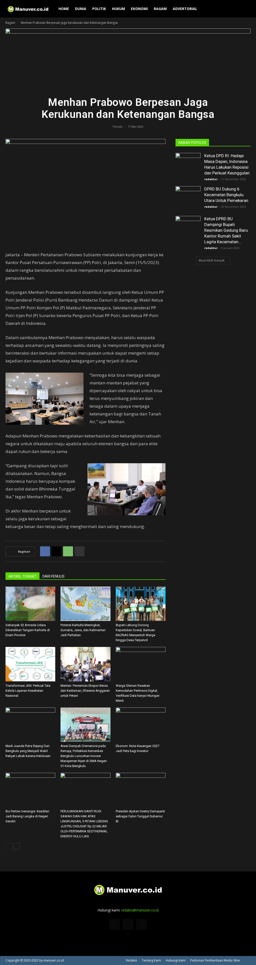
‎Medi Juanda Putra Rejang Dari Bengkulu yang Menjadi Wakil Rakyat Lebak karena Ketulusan (28, 751)
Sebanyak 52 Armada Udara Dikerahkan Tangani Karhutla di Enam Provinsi (28, 630)
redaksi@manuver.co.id (139, 910)
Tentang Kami (151, 960)
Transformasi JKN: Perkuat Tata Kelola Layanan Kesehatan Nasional (28, 690)
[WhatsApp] (68, 551)
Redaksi (131, 960)
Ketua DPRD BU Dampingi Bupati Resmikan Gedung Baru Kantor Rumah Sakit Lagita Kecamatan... (226, 230)
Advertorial (185, 8)
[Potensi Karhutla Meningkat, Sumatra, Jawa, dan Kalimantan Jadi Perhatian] (85, 604)
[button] (244, 9)
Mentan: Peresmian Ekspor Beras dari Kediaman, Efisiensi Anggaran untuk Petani (85, 690)
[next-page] (17, 846)
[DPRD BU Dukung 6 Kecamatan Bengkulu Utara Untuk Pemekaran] (188, 198)
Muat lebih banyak (211, 260)
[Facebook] (45, 551)
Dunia (80, 8)
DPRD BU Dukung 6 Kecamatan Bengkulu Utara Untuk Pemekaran (226, 194)
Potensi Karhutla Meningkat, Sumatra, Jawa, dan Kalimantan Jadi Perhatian (83, 630)
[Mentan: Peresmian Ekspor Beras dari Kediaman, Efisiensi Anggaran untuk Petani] (85, 664)
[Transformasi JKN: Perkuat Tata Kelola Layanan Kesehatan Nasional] (30, 664)
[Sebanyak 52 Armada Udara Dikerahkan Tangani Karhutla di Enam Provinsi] (30, 604)
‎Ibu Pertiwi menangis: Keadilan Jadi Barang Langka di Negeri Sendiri (27, 816)
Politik (99, 8)
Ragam (160, 8)
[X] (57, 551)
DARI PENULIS (53, 576)
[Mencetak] (79, 551)
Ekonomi (139, 8)
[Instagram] (128, 924)
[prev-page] (9, 846)
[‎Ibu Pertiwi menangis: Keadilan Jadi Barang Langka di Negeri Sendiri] (30, 790)
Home (63, 8)
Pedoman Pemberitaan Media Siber (215, 960)
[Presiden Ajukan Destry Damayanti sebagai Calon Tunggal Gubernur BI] (141, 790)
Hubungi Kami (176, 960)
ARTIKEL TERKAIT (22, 576)
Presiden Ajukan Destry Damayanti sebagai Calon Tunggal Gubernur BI (140, 816)
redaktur (211, 179)
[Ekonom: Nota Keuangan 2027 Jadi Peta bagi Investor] (141, 724)
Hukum (118, 8)
